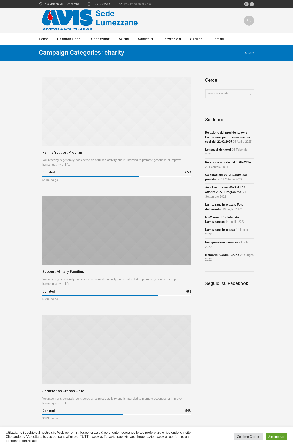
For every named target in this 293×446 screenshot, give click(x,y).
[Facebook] (252, 4)
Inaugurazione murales (221, 242)
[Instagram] (246, 4)
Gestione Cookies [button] (248, 436)
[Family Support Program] (116, 111)
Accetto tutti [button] (276, 436)
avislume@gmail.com (137, 4)
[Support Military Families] (116, 230)
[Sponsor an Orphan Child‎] (116, 349)
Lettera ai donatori (218, 149)
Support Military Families (63, 271)
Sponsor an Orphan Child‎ (63, 391)
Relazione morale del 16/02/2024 (228, 162)
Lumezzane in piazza (220, 229)
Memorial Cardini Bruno (222, 255)
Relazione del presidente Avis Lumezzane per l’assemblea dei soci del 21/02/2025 (227, 137)
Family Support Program (62, 152)
